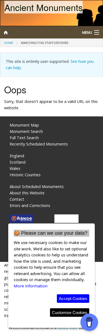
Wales (15, 168)
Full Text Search (24, 137)
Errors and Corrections (30, 205)
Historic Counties (25, 174)
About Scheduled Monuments (37, 186)
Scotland (18, 162)
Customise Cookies (69, 312)
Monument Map (24, 125)
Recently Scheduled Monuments (39, 144)
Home (8, 43)
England (17, 155)
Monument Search (26, 131)
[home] (38, 32)
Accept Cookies (73, 298)
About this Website (27, 192)
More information (31, 286)
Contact (17, 199)
